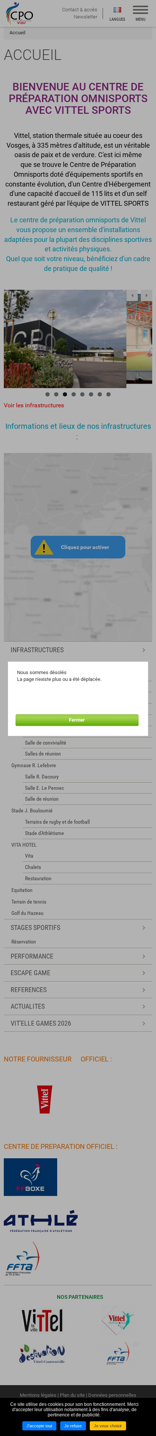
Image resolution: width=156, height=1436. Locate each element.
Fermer (77, 720)
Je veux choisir (108, 1426)
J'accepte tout (39, 1426)
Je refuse (73, 1426)
